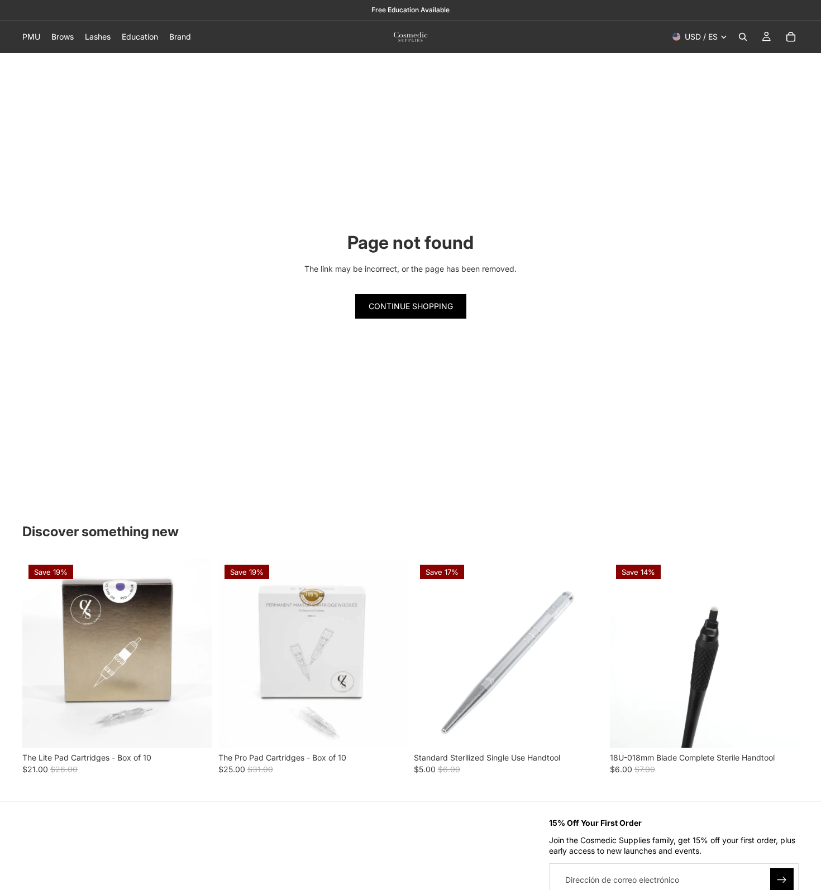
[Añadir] (586, 730)
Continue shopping (411, 306)
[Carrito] (791, 37)
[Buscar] (743, 37)
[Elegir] (194, 730)
